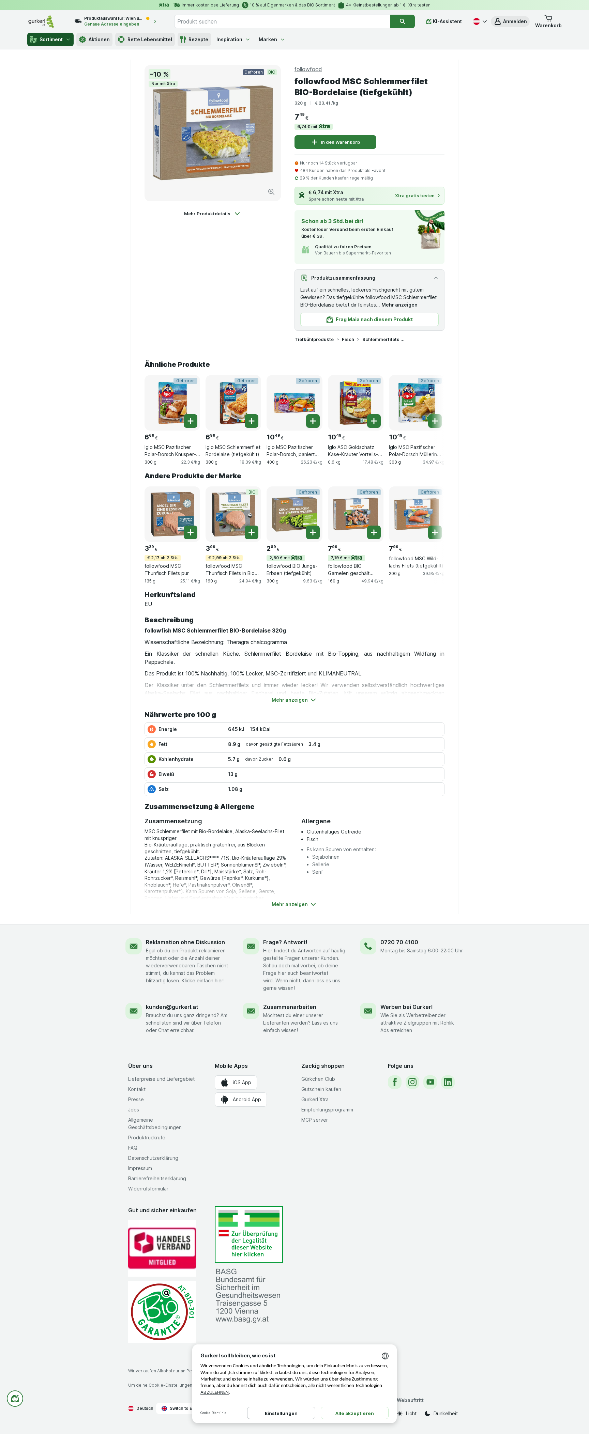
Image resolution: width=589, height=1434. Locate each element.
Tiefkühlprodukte (314, 339)
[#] (249, 1234)
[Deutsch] (479, 21)
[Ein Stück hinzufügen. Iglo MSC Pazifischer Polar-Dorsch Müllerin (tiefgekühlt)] (435, 421)
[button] (510, 21)
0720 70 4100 (399, 942)
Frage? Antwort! (285, 942)
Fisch (348, 339)
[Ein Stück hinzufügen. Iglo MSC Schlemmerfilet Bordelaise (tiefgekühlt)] (251, 421)
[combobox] (282, 21)
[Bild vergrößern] (271, 191)
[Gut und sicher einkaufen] (162, 1312)
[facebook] (395, 1082)
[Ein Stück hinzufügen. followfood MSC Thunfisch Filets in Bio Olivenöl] (251, 532)
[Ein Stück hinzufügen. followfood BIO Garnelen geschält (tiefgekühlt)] (374, 532)
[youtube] (430, 1082)
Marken (268, 39)
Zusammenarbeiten (289, 1006)
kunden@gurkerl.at (172, 1006)
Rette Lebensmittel (149, 39)
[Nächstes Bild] (431, 400)
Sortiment (51, 39)
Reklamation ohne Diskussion (185, 942)
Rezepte (198, 39)
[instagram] (412, 1082)
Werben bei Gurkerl (406, 1006)
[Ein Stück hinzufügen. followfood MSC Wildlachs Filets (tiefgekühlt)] (435, 532)
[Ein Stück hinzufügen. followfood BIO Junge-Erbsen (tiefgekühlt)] (313, 532)
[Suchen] (402, 21)
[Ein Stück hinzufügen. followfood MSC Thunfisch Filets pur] (190, 532)
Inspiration (229, 39)
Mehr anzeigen (399, 305)
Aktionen (99, 39)
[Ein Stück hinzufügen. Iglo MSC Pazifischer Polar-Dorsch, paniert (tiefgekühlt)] (313, 421)
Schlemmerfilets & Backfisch (384, 339)
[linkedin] (448, 1082)
